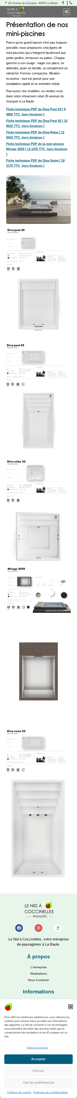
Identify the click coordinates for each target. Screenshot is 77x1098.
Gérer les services (37, 1047)
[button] (70, 1007)
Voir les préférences (38, 1082)
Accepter (38, 1059)
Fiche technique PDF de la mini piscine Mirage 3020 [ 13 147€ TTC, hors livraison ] (36, 149)
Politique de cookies (19, 1092)
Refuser (39, 1071)
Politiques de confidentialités (50, 1092)
